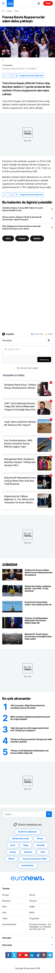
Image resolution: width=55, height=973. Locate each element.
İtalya (25, 845)
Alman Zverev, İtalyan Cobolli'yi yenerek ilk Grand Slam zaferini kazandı (22, 218)
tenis (8, 238)
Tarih (42, 852)
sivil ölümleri (27, 865)
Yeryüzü (33, 901)
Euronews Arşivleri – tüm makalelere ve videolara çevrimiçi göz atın (40, 926)
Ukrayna (28, 852)
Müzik (11, 859)
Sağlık (32, 906)
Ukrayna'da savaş (20, 838)
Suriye (13, 852)
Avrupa (5, 895)
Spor (17, 11)
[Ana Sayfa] (3, 11)
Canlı (48, 3)
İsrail (12, 845)
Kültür (32, 912)
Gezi (4, 912)
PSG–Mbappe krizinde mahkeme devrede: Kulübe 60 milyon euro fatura (21, 227)
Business (6, 901)
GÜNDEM (9, 565)
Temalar (6, 888)
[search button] (49, 814)
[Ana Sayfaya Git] (10, 3)
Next (4, 906)
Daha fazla (7, 945)
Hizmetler (6, 938)
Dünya (32, 895)
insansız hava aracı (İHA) (35, 859)
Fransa (22, 238)
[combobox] (27, 814)
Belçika (37, 238)
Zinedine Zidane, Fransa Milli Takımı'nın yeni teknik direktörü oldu (22, 209)
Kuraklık (41, 845)
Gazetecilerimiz (9, 924)
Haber (9, 11)
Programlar (34, 918)
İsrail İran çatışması (27, 831)
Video (4, 918)
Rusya (40, 838)
